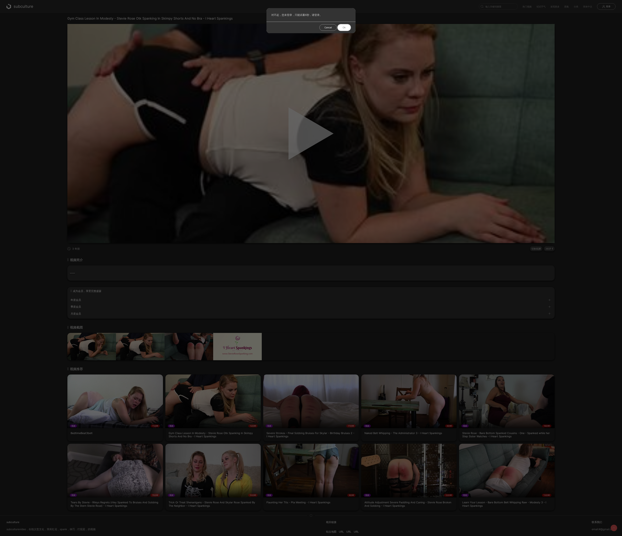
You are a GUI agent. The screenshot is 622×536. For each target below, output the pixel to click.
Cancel (328, 27)
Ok (344, 27)
